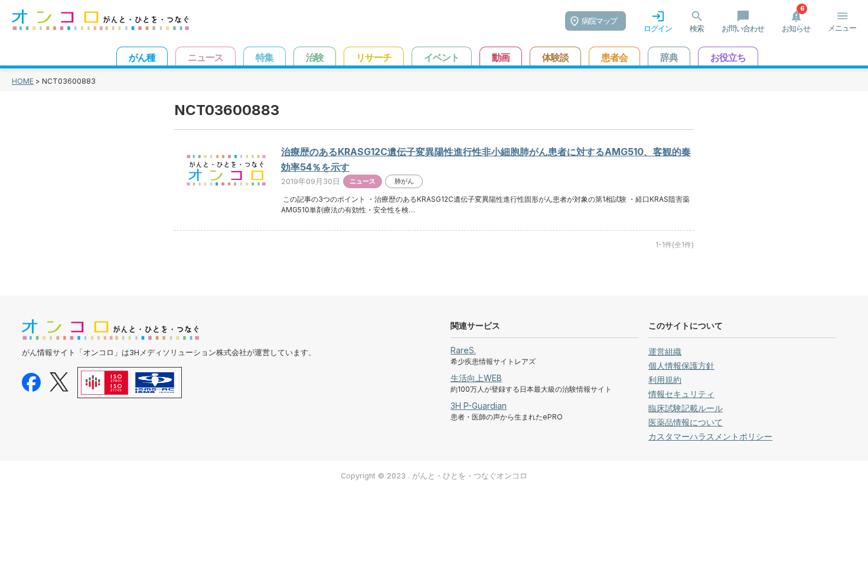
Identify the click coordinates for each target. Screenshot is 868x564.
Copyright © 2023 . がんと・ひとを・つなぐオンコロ (434, 475)
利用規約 (664, 380)
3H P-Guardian (479, 406)
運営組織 (664, 351)
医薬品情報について (685, 422)
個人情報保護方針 (681, 365)
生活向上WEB (476, 378)
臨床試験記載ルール (685, 408)
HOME (23, 81)
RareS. (463, 350)
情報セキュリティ (681, 394)
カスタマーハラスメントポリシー (710, 436)
